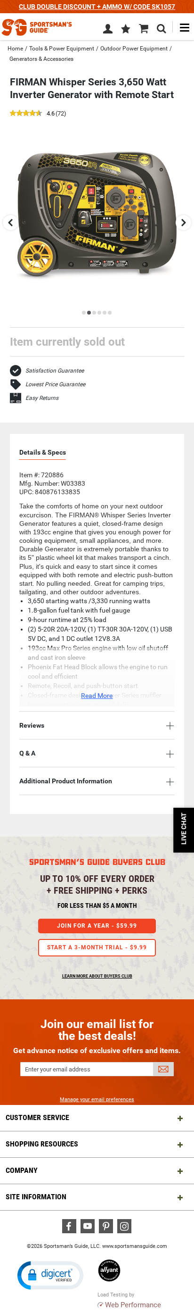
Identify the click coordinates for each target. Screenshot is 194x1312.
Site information (36, 1196)
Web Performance (133, 1305)
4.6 (51, 113)
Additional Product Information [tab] (65, 781)
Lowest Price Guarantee (55, 384)
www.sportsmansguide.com (134, 1246)
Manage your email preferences (97, 1099)
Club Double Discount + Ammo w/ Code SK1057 (97, 6)
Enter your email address (57, 1069)
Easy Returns (41, 398)
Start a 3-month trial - (97, 947)
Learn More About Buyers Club (97, 976)
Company (22, 1170)
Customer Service (37, 1117)
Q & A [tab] (27, 753)
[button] (125, 30)
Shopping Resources (42, 1143)
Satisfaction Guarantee (54, 370)
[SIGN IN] (108, 31)
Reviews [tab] (31, 725)
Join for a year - (97, 925)
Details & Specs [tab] (42, 452)
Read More (97, 695)
